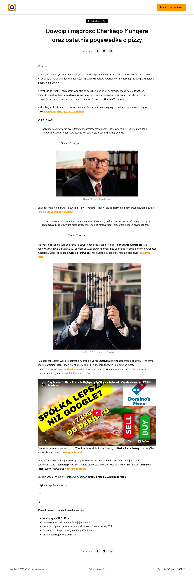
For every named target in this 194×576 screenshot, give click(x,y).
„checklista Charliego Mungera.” (55, 211)
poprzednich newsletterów (75, 372)
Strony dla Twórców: (166, 569)
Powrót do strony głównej (171, 7)
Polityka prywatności (97, 569)
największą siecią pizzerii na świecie (64, 111)
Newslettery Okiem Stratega (97, 21)
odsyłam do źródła (75, 468)
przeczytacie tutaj (72, 452)
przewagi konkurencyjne (71, 368)
